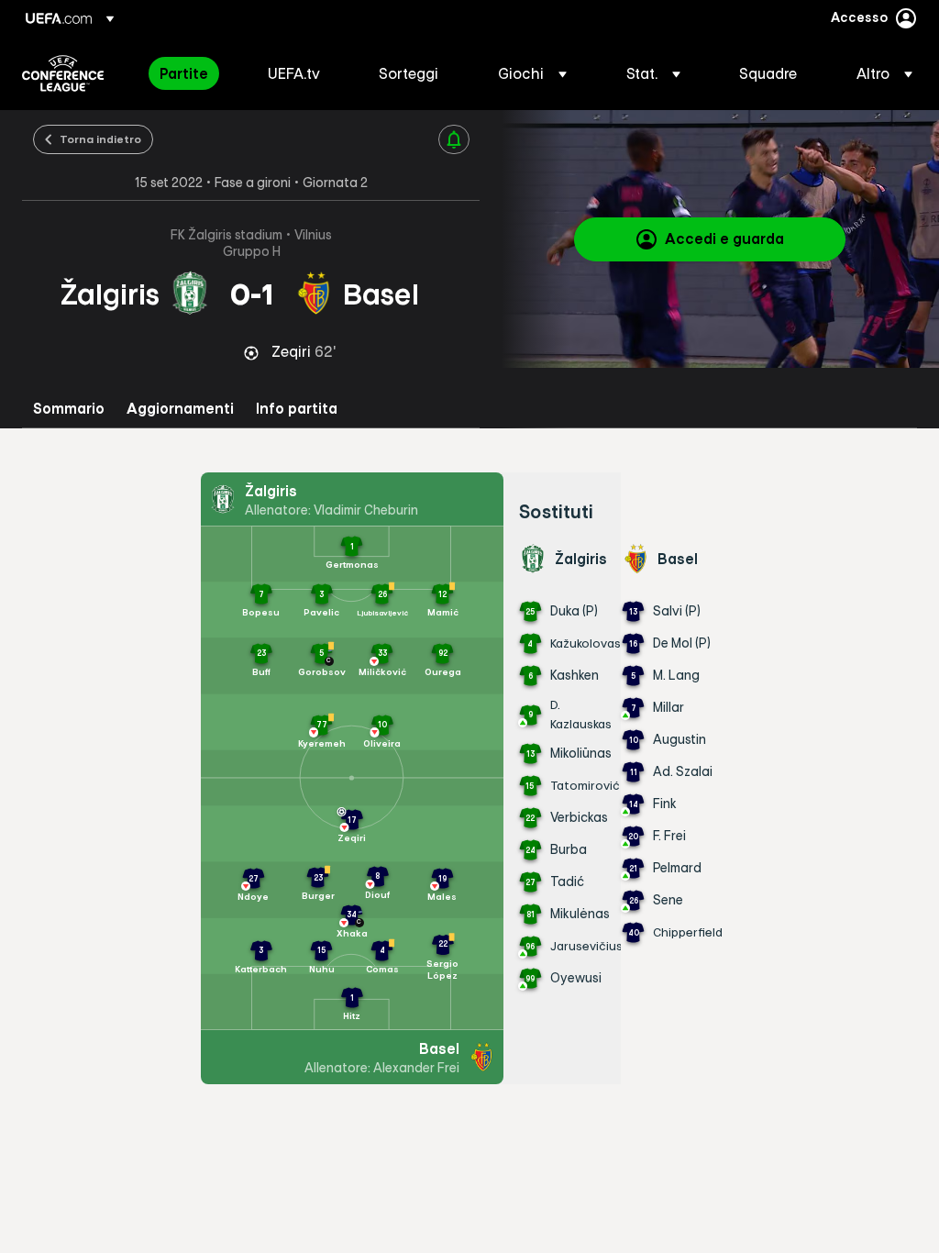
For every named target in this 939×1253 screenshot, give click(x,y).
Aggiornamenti (180, 408)
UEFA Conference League (63, 73)
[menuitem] (191, 73)
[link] (184, 73)
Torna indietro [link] (100, 138)
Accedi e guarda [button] (724, 238)
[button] (532, 73)
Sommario (69, 408)
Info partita (296, 408)
